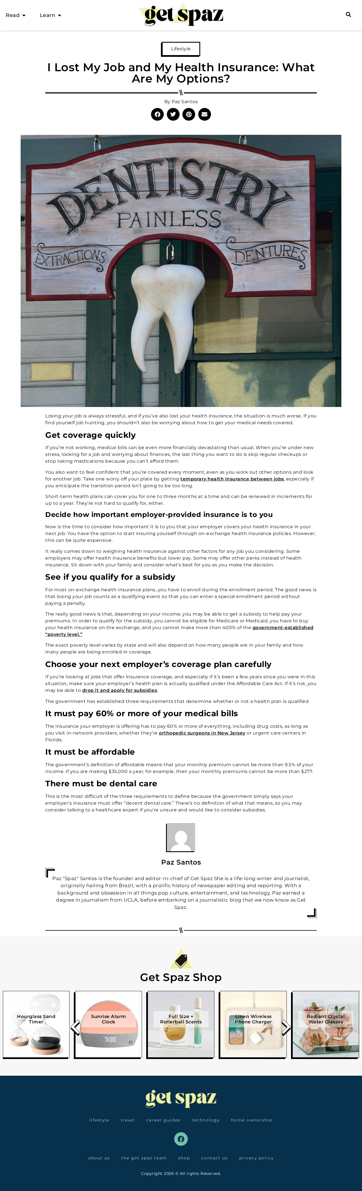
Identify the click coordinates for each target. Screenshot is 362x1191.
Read (13, 15)
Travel (128, 1120)
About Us (99, 1157)
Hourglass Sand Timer (36, 1019)
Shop (184, 1157)
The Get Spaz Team (144, 1157)
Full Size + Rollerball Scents (181, 1019)
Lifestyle (181, 48)
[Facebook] (181, 1139)
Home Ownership (251, 1120)
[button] (157, 114)
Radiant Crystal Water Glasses (326, 1019)
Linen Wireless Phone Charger (253, 1019)
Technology (206, 1120)
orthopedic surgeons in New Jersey (202, 733)
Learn (47, 15)
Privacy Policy (256, 1157)
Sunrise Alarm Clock (108, 1019)
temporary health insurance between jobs (232, 479)
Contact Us (214, 1157)
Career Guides (163, 1120)
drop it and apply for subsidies (119, 690)
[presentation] (75, 1028)
